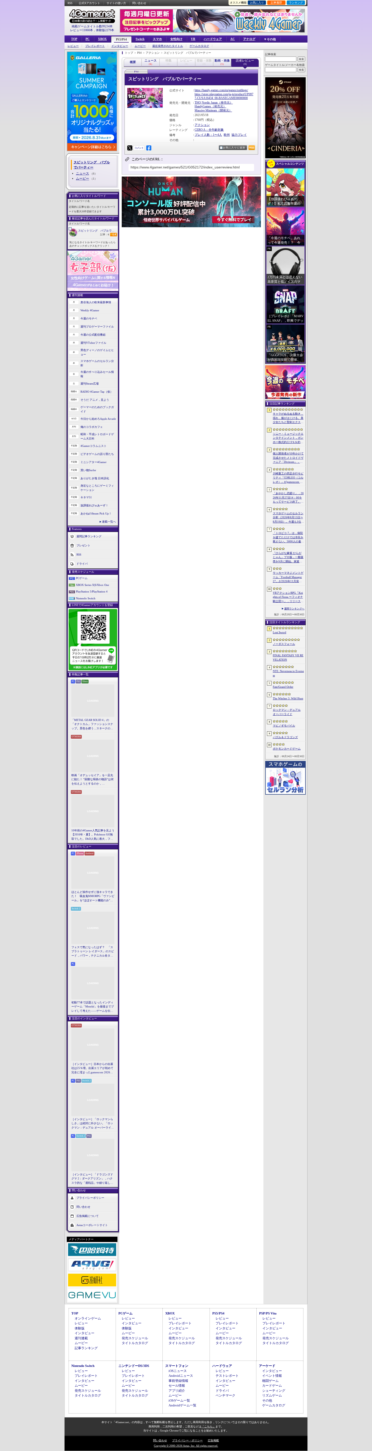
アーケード (267, 1366)
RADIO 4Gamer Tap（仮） (96, 391)
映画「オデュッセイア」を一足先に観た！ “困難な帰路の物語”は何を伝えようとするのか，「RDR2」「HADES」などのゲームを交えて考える (92, 780)
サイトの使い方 (116, 3)
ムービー (140, 46)
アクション (202, 125)
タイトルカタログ (135, 1343)
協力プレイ (239, 135)
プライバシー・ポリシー (187, 1440)
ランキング (296, 2)
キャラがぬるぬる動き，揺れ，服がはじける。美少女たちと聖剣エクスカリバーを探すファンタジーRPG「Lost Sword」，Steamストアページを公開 (288, 418)
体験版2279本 (105, 30)
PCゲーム (82, 578)
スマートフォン (176, 1366)
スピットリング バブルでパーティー (98, 230)
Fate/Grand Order (283, 686)
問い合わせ (139, 3)
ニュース (82, 173)
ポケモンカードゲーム (287, 748)
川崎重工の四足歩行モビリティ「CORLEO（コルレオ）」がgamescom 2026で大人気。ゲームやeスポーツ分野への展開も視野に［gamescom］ (288, 478)
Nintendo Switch (85, 598)
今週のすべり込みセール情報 (97, 374)
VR (193, 39)
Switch (140, 39)
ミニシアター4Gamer (93, 462)
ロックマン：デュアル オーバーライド (287, 712)
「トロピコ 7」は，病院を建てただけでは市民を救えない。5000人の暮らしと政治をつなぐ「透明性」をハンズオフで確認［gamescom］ (288, 537)
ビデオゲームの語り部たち (97, 453)
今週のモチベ (88, 318)
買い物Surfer (88, 470)
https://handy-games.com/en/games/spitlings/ (221, 90)
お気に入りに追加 (234, 147)
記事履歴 (276, 2)
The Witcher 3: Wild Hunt (288, 698)
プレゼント (83, 545)
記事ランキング (86, 1348)
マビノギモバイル (284, 725)
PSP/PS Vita (268, 1313)
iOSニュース (178, 1371)
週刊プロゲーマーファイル (97, 326)
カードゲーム (272, 1385)
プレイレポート (95, 46)
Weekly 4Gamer (89, 310)
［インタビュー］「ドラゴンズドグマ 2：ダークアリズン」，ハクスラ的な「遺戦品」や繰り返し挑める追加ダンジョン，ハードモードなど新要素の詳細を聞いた (92, 1179)
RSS (70, 3)
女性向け (176, 39)
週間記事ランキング (88, 536)
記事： (104, 234)
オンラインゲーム (88, 1318)
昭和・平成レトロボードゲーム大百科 (97, 436)
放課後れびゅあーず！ (94, 505)
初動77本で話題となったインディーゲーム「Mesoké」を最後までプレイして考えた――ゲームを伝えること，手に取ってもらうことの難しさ (92, 1007)
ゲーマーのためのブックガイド (97, 409)
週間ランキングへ (294, 608)
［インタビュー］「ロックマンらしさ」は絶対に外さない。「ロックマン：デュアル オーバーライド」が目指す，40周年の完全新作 (92, 1124)
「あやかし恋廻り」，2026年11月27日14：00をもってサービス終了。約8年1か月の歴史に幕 (288, 498)
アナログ (249, 39)
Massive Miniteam (206, 110)
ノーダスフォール (284, 643)
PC (88, 39)
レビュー (73, 46)
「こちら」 (208, 1426)
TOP (74, 39)
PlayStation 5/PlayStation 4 (92, 591)
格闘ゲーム (270, 1381)
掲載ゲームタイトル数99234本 (92, 26)
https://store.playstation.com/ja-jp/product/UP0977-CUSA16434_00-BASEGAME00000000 (224, 96)
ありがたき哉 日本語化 (94, 478)
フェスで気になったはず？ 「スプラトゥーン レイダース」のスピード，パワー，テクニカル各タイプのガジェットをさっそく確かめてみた (92, 952)
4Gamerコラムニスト (93, 445)
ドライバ (82, 563)
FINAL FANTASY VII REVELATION (288, 657)
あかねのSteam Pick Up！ (96, 513)
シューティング (273, 1390)
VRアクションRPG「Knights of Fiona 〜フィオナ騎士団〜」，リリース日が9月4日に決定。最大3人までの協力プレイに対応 (288, 597)
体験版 (80, 1328)
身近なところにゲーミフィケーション (97, 487)
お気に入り (257, 2)
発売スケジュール (135, 1338)
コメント (138, 147)
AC (232, 39)
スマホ (157, 39)
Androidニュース (181, 1376)
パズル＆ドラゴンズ (285, 737)
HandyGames (203, 106)
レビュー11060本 (81, 30)
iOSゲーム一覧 (179, 1400)
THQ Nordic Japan (206, 102)
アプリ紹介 (177, 1390)
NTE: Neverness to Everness (288, 673)
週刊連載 (81, 1338)
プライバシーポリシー (90, 1197)
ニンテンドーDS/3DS (133, 1366)
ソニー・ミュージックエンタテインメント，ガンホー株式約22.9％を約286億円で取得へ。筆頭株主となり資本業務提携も (288, 438)
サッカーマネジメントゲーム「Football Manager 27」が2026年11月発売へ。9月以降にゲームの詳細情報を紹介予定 (288, 577)
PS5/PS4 (121, 39)
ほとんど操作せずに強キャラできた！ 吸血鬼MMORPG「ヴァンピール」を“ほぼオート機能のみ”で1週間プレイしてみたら (92, 896)
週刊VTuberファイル (93, 342)
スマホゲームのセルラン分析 (97, 363)
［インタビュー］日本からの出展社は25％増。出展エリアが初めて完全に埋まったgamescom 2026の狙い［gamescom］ (92, 1068)
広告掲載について (87, 1215)
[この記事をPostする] (129, 147)
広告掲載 (213, 1440)
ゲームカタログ (199, 46)
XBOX (102, 39)
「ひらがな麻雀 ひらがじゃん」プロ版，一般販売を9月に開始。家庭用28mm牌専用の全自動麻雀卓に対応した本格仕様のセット (288, 557)
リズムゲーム (272, 1395)
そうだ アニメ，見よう (94, 399)
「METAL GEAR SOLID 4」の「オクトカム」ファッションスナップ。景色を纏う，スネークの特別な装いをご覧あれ (92, 724)
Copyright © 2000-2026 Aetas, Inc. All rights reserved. (186, 1445)
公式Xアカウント (89, 3)
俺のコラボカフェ (91, 426)
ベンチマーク (225, 1395)
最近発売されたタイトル (167, 46)
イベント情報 (272, 1376)
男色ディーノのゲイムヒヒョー (97, 352)
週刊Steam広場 (89, 383)
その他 (267, 1400)
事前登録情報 (178, 1381)
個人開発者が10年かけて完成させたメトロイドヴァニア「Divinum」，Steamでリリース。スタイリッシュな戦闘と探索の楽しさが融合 (288, 458)
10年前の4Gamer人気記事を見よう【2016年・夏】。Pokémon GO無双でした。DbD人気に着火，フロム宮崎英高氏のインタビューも (92, 835)
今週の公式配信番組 (93, 334)
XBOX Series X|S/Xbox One (92, 584)
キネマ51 (86, 497)
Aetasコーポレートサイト (92, 1225)
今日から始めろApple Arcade (98, 418)
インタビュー (119, 46)
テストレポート (227, 1376)
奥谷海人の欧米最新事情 (95, 302)
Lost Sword (279, 632)
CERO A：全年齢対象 (209, 129)
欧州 (227, 135)
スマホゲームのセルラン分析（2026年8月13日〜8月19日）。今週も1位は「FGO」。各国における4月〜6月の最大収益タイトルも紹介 (288, 518)
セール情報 (177, 1385)
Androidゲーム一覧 (182, 1405)
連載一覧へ (109, 521)
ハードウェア (213, 39)
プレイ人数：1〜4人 (208, 135)
